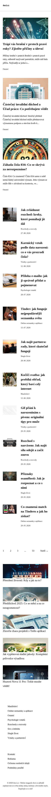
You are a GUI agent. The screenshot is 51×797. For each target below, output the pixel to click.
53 (33, 551)
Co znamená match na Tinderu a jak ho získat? (34, 511)
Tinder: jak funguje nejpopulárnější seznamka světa (34, 313)
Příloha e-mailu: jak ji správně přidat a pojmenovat (34, 280)
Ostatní (5, 69)
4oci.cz (6, 5)
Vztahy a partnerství (28, 262)
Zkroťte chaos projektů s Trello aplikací (24, 630)
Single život (25, 356)
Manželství (25, 394)
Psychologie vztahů (28, 290)
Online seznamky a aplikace (31, 323)
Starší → (44, 551)
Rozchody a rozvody (29, 229)
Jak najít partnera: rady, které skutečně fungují (34, 346)
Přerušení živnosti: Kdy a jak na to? (22, 580)
